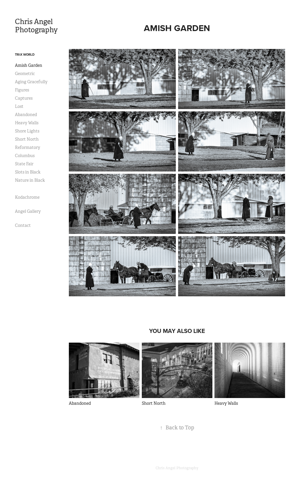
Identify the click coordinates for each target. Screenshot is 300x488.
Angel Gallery (28, 211)
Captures (24, 98)
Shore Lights (27, 131)
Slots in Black (27, 172)
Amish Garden (28, 65)
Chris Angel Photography (36, 25)
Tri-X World (25, 54)
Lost (19, 106)
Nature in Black (30, 180)
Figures (22, 90)
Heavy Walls (26, 122)
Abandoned (26, 114)
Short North (27, 139)
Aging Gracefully (31, 81)
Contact (23, 225)
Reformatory (27, 147)
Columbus (25, 155)
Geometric (25, 73)
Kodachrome (27, 197)
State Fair (24, 163)
